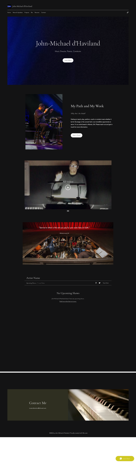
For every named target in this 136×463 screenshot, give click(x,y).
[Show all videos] (68, 211)
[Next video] (108, 185)
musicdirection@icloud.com (37, 408)
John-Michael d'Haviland (22, 6)
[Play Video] (68, 187)
